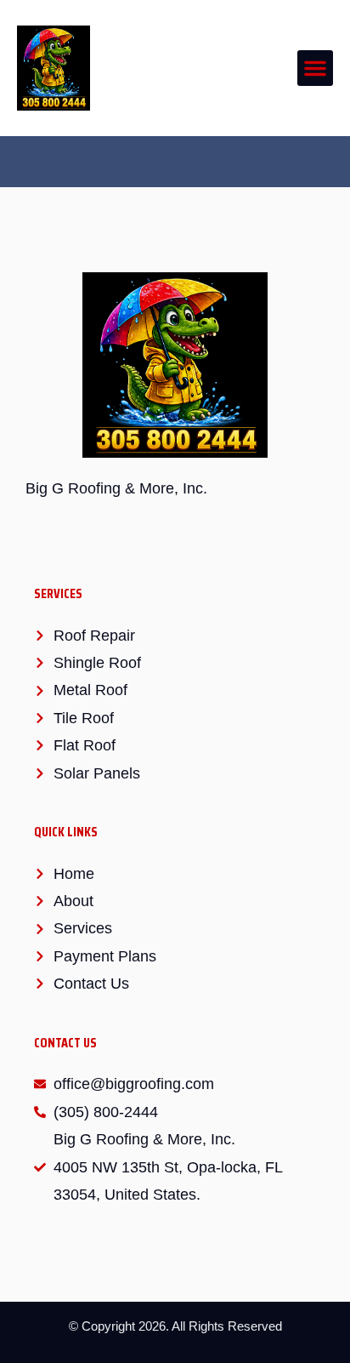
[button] (315, 68)
